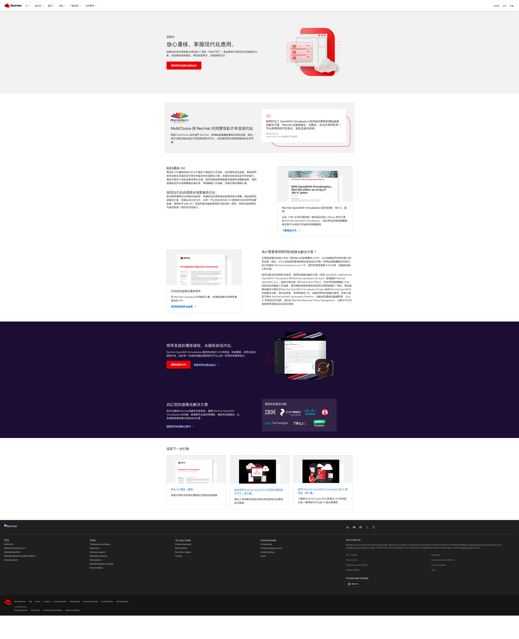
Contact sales (266, 544)
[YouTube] (354, 528)
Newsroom (435, 555)
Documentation (96, 567)
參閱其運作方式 (178, 364)
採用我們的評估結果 (182, 306)
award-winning (466, 547)
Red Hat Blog (75, 601)
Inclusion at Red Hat (90, 601)
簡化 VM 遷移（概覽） (183, 489)
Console (178, 556)
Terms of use (35, 610)
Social (263, 556)
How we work (351, 560)
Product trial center (183, 544)
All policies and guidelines (52, 610)
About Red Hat (19, 601)
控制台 (497, 6)
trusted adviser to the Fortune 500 (360, 547)
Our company (351, 555)
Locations (47, 601)
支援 (512, 6)
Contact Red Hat (60, 601)
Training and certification (100, 544)
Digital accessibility (73, 610)
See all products (11, 560)
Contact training (267, 552)
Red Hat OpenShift (12, 552)
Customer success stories (356, 565)
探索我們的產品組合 (205, 364)
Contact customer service (271, 548)
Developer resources (98, 556)
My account (94, 548)
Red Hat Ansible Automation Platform (20, 556)
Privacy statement (21, 610)
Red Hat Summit (122, 601)
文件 (505, 6)
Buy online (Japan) (183, 552)
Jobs (433, 570)
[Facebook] (360, 528)
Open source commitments (442, 560)
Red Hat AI (8, 544)
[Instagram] (373, 528)
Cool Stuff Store (107, 601)
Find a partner (96, 560)
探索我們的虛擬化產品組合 (184, 65)
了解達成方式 (289, 230)
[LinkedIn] (347, 528)
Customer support (97, 552)
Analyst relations (353, 570)
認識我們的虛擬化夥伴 (179, 426)
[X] (367, 528)
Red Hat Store (181, 548)
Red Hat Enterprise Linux (14, 548)
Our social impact (438, 565)
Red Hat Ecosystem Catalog (101, 564)
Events (37, 601)
